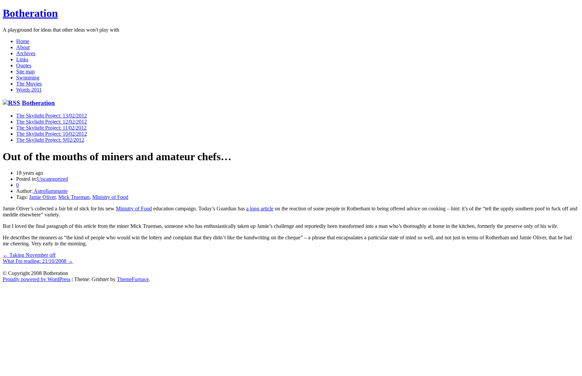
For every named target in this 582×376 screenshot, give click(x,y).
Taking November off (29, 255)
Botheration (30, 13)
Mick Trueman (74, 197)
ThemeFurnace (133, 279)
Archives (25, 53)
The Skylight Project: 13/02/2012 (51, 115)
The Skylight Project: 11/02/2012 (51, 128)
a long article (259, 208)
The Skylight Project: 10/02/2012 (51, 134)
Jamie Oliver (42, 197)
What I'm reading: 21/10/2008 (38, 261)
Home (22, 41)
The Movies (29, 84)
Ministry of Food (110, 197)
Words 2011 (29, 90)
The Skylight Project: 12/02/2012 (51, 122)
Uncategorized (52, 179)
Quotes (23, 65)
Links (22, 59)
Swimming (27, 77)
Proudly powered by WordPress (36, 279)
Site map (25, 71)
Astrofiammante (50, 191)
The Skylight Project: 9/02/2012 (50, 140)
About (23, 47)
